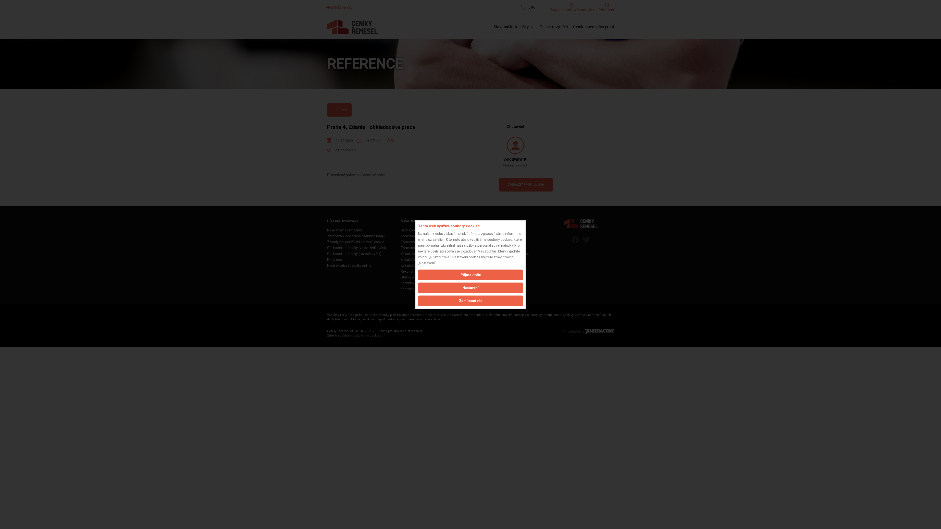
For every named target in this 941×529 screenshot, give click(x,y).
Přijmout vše (470, 275)
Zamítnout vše (470, 300)
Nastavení (470, 287)
